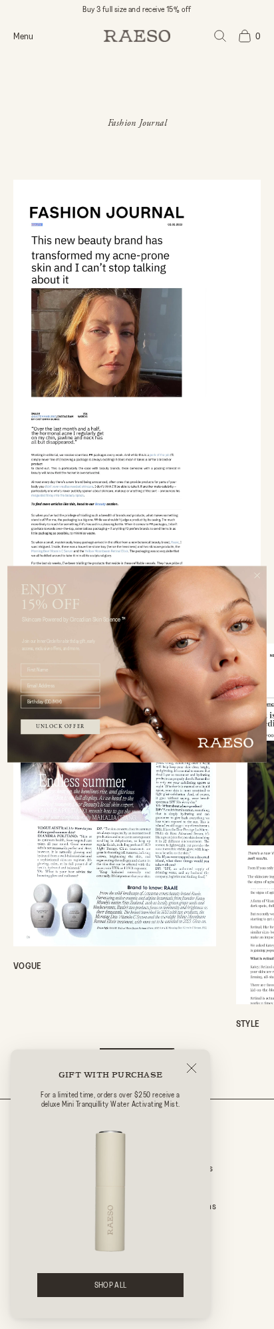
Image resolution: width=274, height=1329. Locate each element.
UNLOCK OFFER (60, 726)
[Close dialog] (257, 575)
